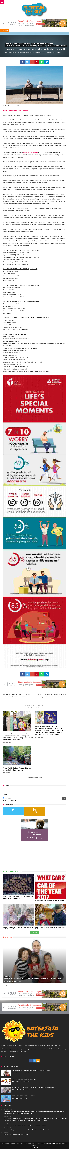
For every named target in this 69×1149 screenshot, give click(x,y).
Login (64, 798)
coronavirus (17, 44)
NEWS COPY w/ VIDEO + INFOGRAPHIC (15, 110)
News (49, 45)
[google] (32, 62)
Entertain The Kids (11, 52)
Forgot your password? (9, 800)
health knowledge (29, 45)
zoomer (63, 45)
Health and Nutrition (13, 45)
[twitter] (27, 62)
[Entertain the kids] (34, 2)
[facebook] (22, 62)
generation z (41, 44)
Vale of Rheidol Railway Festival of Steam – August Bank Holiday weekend (31, 30)
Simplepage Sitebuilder (49, 1143)
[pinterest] (36, 62)
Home (6, 38)
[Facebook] (31, 1061)
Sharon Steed (7, 981)
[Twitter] (34, 1061)
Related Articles (33, 703)
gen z (33, 44)
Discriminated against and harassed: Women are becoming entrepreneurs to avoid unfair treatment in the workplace (17, 695)
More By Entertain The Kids (34, 705)
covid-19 (27, 44)
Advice (7, 976)
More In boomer (33, 708)
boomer (12, 38)
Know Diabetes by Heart (30, 152)
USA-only (56, 45)
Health (50, 44)
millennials (42, 45)
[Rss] (38, 1061)
